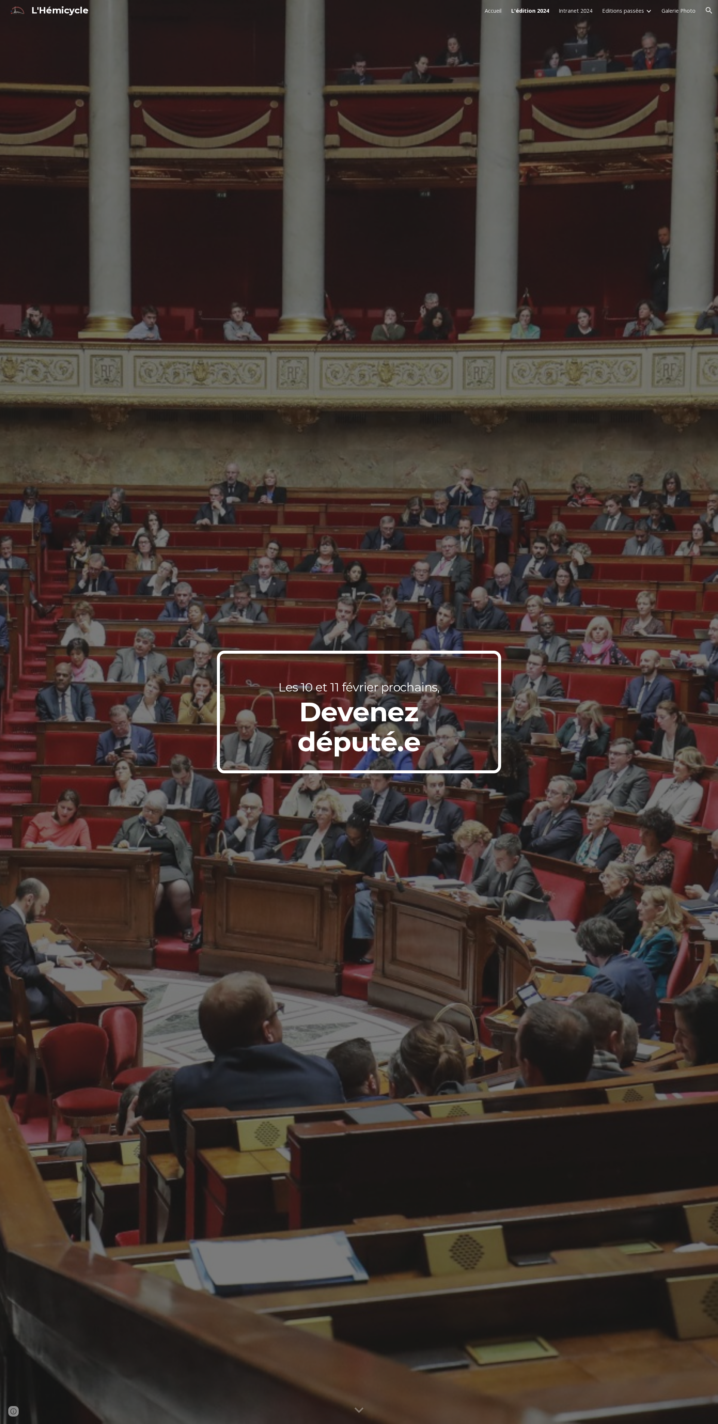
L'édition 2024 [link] (530, 10)
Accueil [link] (493, 10)
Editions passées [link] (623, 10)
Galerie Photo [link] (679, 10)
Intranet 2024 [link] (575, 10)
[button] (709, 10)
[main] (359, 712)
